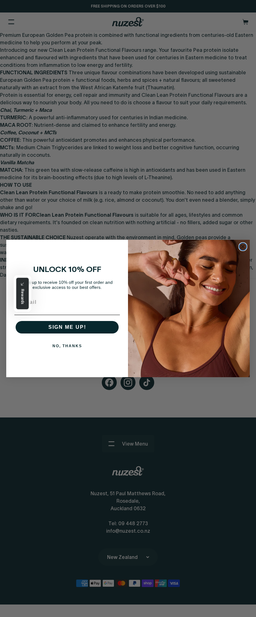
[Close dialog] (243, 246)
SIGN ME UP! (67, 327)
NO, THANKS (67, 346)
